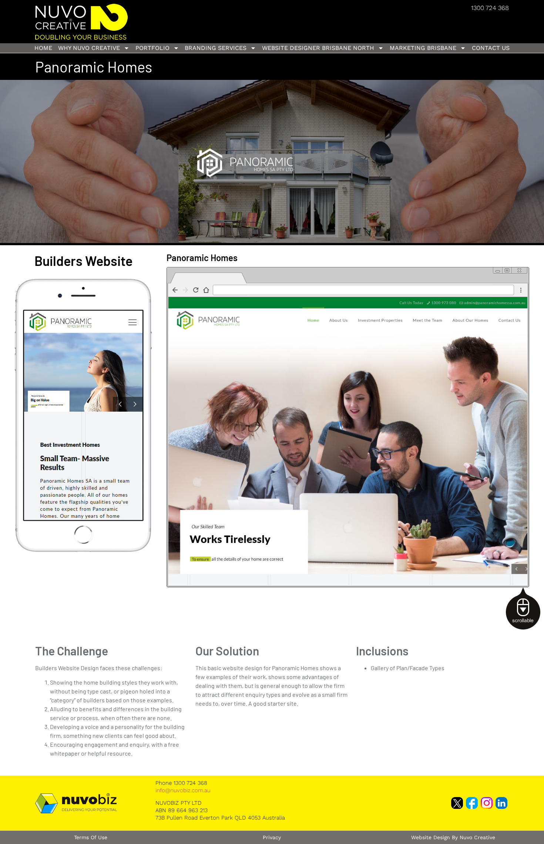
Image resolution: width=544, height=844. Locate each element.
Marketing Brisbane (423, 47)
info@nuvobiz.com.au (183, 790)
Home (43, 47)
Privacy (272, 837)
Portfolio (152, 47)
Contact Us (491, 47)
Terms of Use (90, 837)
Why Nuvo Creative (89, 47)
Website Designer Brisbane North (318, 47)
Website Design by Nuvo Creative (453, 837)
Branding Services (215, 47)
